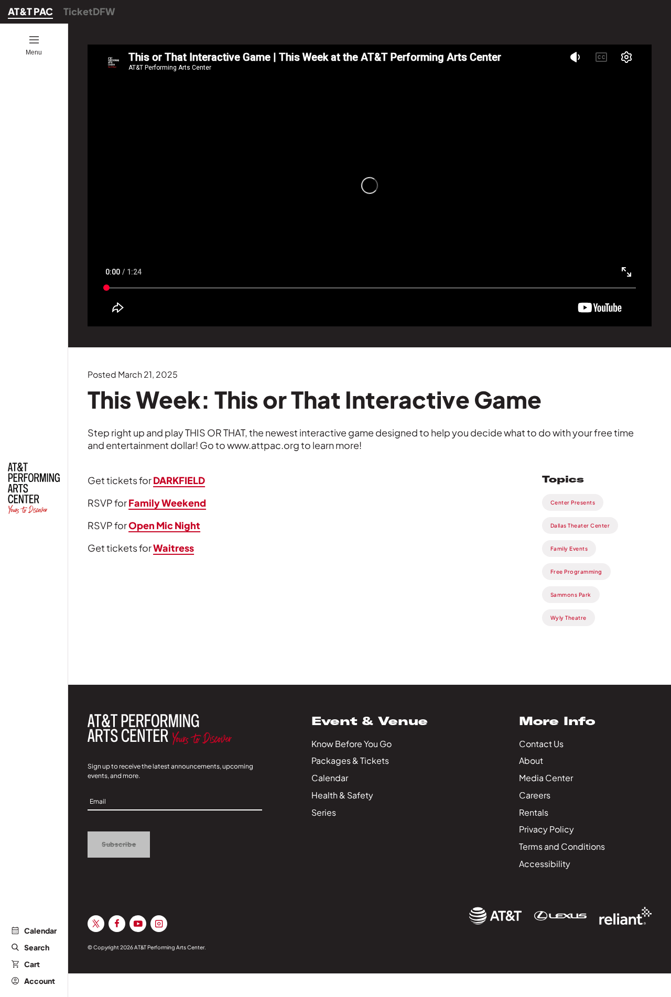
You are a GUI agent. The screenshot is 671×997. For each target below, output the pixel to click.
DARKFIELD (179, 480)
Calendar (40, 930)
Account (39, 980)
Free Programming (576, 571)
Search (36, 947)
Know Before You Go (351, 743)
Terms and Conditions (562, 846)
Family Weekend (167, 503)
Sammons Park (570, 594)
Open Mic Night (164, 525)
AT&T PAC (30, 11)
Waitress (173, 548)
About (531, 760)
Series (323, 812)
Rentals (533, 812)
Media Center (546, 777)
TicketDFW (89, 11)
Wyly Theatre (568, 618)
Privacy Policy (546, 829)
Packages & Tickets (350, 760)
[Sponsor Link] (495, 916)
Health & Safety (342, 795)
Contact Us (541, 743)
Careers (534, 795)
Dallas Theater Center (580, 525)
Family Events (569, 548)
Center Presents (573, 502)
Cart (32, 964)
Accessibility (544, 863)
